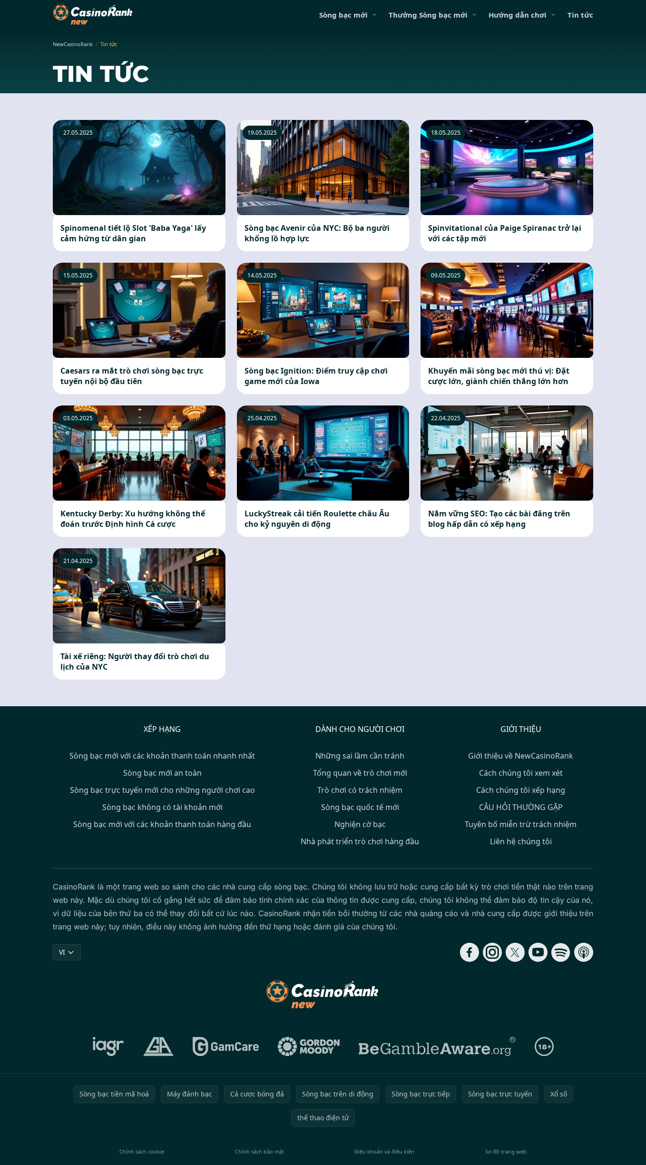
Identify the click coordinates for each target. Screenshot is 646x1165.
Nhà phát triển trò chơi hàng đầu (360, 841)
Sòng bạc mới (343, 15)
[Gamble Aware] (437, 1046)
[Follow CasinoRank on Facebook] (469, 952)
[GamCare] (226, 1046)
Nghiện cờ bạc (360, 824)
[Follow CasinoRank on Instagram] (492, 952)
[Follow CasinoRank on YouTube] (538, 952)
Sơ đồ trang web (506, 1151)
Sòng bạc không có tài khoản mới (162, 807)
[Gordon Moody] (309, 1046)
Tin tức (580, 15)
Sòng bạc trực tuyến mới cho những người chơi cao (162, 790)
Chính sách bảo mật (259, 1151)
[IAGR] (108, 1046)
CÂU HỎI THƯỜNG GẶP (521, 807)
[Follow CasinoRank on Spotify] (560, 952)
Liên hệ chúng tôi (521, 841)
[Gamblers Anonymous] (158, 1046)
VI (62, 952)
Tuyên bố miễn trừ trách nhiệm (521, 824)
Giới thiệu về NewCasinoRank (520, 755)
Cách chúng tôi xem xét (521, 773)
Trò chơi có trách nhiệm (359, 790)
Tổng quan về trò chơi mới (360, 773)
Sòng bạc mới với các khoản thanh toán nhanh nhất (162, 755)
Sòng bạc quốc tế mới (360, 807)
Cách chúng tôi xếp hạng (520, 790)
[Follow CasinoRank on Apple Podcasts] (583, 952)
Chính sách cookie (141, 1151)
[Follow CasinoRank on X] (515, 952)
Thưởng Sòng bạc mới (428, 15)
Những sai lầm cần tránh (359, 755)
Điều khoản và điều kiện (384, 1151)
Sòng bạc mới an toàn (162, 773)
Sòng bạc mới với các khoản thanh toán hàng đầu (162, 824)
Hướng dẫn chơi (518, 15)
